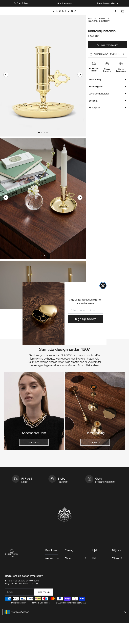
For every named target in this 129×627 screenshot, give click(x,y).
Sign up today (85, 319)
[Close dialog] (102, 285)
